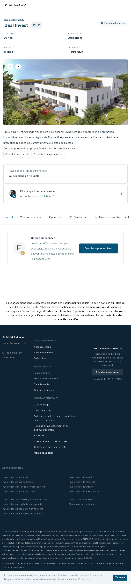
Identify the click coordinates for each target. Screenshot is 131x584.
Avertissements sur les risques (50, 441)
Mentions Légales (43, 452)
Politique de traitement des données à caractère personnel (55, 418)
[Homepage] (15, 5)
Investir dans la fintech (81, 486)
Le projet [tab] (8, 217)
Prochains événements (46, 378)
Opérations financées (45, 390)
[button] (10, 66)
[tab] (112, 217)
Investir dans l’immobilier (15, 477)
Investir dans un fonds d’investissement (23, 486)
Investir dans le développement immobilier (25, 499)
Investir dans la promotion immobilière (22, 508)
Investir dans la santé (80, 477)
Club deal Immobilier (14, 20)
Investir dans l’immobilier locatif (18, 491)
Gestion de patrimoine (81, 499)
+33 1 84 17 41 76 (114, 379)
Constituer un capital (16, 154)
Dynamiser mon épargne (47, 154)
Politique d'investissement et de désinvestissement (51, 427)
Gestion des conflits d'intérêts (50, 447)
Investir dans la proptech (82, 481)
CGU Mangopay (42, 410)
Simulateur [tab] (80, 217)
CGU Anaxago (41, 404)
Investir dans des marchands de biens (22, 513)
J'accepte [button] (120, 577)
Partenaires (40, 358)
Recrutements (41, 384)
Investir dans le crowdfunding (18, 481)
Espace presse (42, 373)
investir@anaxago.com (14, 343)
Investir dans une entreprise (84, 491)
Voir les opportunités (98, 248)
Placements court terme (82, 504)
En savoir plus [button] (85, 579)
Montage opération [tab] (31, 217)
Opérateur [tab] (55, 217)
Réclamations (41, 435)
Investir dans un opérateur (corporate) (22, 504)
